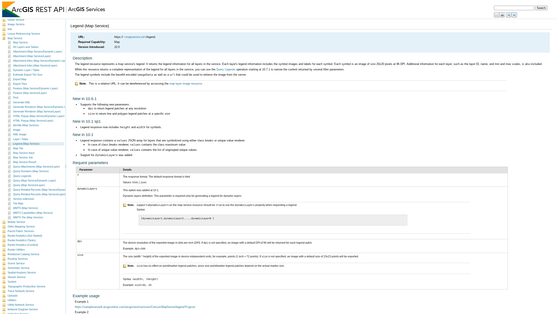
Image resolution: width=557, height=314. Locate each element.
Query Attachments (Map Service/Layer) (36, 166)
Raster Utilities (16, 249)
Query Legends (22, 176)
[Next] (514, 15)
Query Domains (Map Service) (31, 171)
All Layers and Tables (26, 47)
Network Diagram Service (23, 309)
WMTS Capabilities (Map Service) (33, 213)
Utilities (12, 300)
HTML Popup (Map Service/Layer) (33, 120)
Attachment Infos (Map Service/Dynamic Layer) (40, 60)
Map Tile (18, 148)
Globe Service (16, 20)
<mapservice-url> (135, 37)
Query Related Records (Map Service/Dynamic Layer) (45, 189)
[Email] (497, 15)
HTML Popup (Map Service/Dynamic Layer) (38, 116)
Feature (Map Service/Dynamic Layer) (35, 88)
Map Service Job (23, 157)
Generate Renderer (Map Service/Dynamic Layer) (42, 107)
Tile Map (18, 203)
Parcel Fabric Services (21, 231)
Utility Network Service (21, 305)
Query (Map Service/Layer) (29, 185)
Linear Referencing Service (24, 33)
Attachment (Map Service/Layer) (32, 56)
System (12, 281)
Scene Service (16, 263)
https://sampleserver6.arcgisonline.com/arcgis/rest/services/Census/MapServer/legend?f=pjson (135, 307)
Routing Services (18, 259)
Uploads (13, 295)
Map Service (15, 38)
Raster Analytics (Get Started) (25, 235)
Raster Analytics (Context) (23, 245)
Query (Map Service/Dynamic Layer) (34, 180)
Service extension (23, 199)
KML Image (20, 134)
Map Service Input (23, 153)
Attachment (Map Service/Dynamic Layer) (37, 51)
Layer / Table (20, 139)
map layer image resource (185, 83)
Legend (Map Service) (26, 144)
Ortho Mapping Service (21, 226)
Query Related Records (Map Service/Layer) (39, 194)
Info (10, 29)
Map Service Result (24, 162)
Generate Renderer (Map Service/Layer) (37, 111)
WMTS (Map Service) (25, 208)
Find (15, 97)
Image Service (16, 24)
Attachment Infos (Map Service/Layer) (35, 65)
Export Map (20, 79)
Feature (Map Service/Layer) (30, 93)
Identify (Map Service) (26, 125)
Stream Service (17, 277)
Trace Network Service (21, 291)
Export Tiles (20, 84)
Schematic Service (19, 268)
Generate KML (21, 102)
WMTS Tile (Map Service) (28, 217)
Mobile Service (16, 222)
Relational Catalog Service (23, 254)
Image (16, 130)
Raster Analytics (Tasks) (22, 240)
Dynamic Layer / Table (26, 70)
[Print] (502, 15)
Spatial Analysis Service (22, 272)
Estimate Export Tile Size (27, 74)
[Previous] (509, 15)
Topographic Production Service (26, 286)
